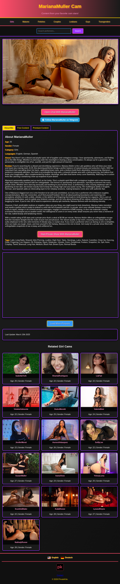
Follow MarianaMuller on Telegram (61, 120)
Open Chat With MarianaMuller (60, 112)
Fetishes (41, 22)
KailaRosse (60, 509)
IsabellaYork (21, 376)
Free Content (23, 128)
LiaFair (99, 376)
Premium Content (41, 128)
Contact (60, 575)
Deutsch (69, 557)
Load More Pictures (60, 323)
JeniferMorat (21, 442)
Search (78, 31)
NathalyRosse (21, 542)
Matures (25, 22)
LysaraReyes (99, 509)
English (55, 557)
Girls (12, 22)
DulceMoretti (60, 409)
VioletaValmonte (21, 409)
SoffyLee (99, 442)
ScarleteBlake (21, 509)
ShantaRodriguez (60, 376)
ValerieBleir (99, 409)
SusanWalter (21, 476)
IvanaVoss (60, 476)
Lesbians (73, 22)
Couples (57, 22)
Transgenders (104, 22)
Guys (88, 22)
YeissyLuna (99, 476)
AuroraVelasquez (60, 442)
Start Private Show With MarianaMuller (60, 234)
